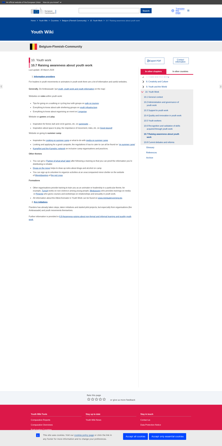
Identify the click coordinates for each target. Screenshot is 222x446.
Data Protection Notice (150, 425)
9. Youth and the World (156, 87)
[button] (172, 10)
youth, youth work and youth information (76, 89)
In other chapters (153, 71)
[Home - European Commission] (45, 10)
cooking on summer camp (57, 140)
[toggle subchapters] (143, 81)
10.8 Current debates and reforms (221, 86)
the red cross (57, 175)
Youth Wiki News (93, 420)
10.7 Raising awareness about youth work (163, 135)
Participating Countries (41, 430)
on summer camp (127, 144)
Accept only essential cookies (167, 436)
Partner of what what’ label (58, 161)
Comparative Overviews (42, 425)
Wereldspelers (41, 175)
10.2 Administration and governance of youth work (163, 103)
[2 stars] (91, 399)
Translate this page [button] (180, 11)
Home (33, 21)
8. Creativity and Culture (157, 82)
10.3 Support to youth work (157, 110)
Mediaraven (95, 191)
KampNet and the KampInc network (49, 149)
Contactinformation (180, 61)
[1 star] (89, 399)
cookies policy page (84, 435)
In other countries (180, 71)
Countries (55, 21)
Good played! (106, 128)
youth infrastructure (88, 107)
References (151, 152)
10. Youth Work (96, 21)
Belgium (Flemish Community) (74, 21)
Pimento (39, 194)
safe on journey (92, 103)
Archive (149, 158)
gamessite (83, 124)
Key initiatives (41, 202)
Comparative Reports (40, 420)
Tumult (45, 191)
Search (146, 11)
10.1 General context (155, 97)
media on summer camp (97, 140)
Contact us (145, 420)
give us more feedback (124, 400)
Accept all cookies (135, 436)
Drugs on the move (41, 168)
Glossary (150, 147)
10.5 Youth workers (154, 121)
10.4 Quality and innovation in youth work (164, 115)
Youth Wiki (43, 21)
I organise (82, 111)
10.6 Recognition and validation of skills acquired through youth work (1, 86)
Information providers (44, 76)
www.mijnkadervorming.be (110, 198)
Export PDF (155, 61)
